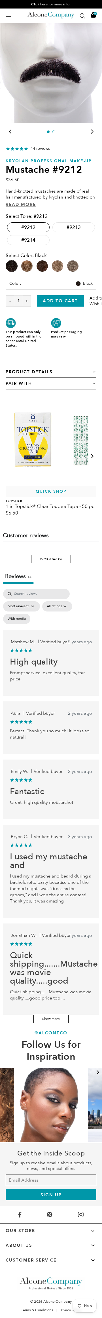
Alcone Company (57, 1301)
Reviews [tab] (18, 576)
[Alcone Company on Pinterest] (49, 1215)
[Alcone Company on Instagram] (80, 1215)
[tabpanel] (51, 72)
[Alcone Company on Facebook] (20, 1215)
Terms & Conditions (37, 1310)
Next (92, 131)
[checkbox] (16, 619)
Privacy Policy (70, 1310)
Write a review (51, 559)
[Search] (82, 16)
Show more (51, 1019)
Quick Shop (51, 491)
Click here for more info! (51, 4)
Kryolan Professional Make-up (49, 161)
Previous (10, 131)
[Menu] (8, 15)
